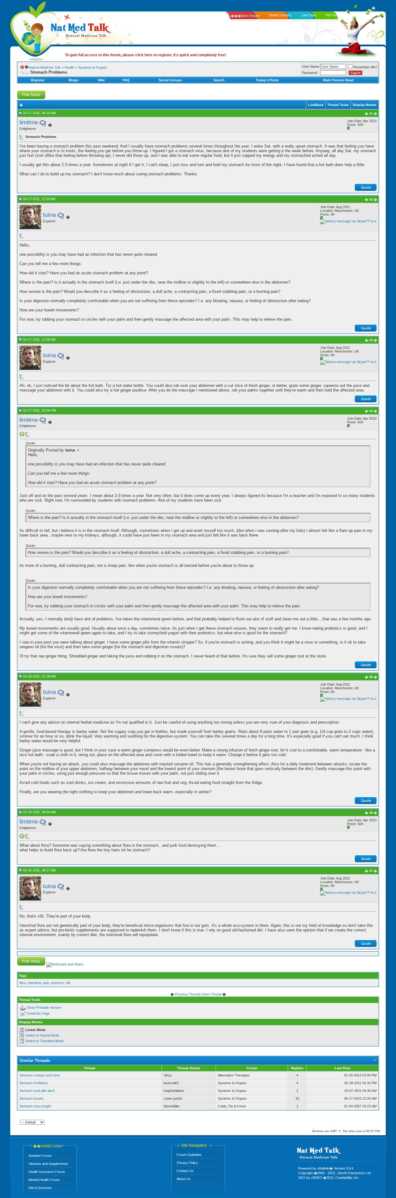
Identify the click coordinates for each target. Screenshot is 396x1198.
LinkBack (315, 105)
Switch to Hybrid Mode (42, 1035)
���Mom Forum (245, 16)
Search (219, 80)
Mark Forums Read (338, 80)
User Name (310, 66)
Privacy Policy (187, 1163)
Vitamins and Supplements (48, 1164)
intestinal (34, 983)
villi (68, 983)
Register (38, 80)
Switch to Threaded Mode (44, 1041)
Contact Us (185, 1171)
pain (46, 983)
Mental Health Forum (44, 1180)
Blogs (73, 80)
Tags (23, 976)
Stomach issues (31, 1098)
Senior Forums (280, 15)
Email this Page (38, 1014)
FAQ (126, 80)
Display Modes (365, 105)
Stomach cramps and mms (39, 1075)
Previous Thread (187, 994)
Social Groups (170, 80)
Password (309, 73)
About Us (184, 1179)
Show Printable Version (44, 1008)
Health (69, 67)
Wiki (101, 80)
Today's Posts (267, 80)
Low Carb (308, 15)
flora (22, 983)
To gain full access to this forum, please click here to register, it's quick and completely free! (145, 55)
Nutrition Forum (40, 1155)
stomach (57, 983)
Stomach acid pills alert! (37, 1091)
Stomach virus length (35, 1106)
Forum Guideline (189, 1155)
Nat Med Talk (32, 29)
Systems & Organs (92, 67)
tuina (49, 215)
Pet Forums (334, 15)
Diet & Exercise (40, 1188)
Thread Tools (338, 105)
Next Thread (212, 994)
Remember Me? (365, 67)
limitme (28, 122)
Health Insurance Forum (46, 1172)
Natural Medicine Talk (44, 67)
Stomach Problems (33, 1083)
